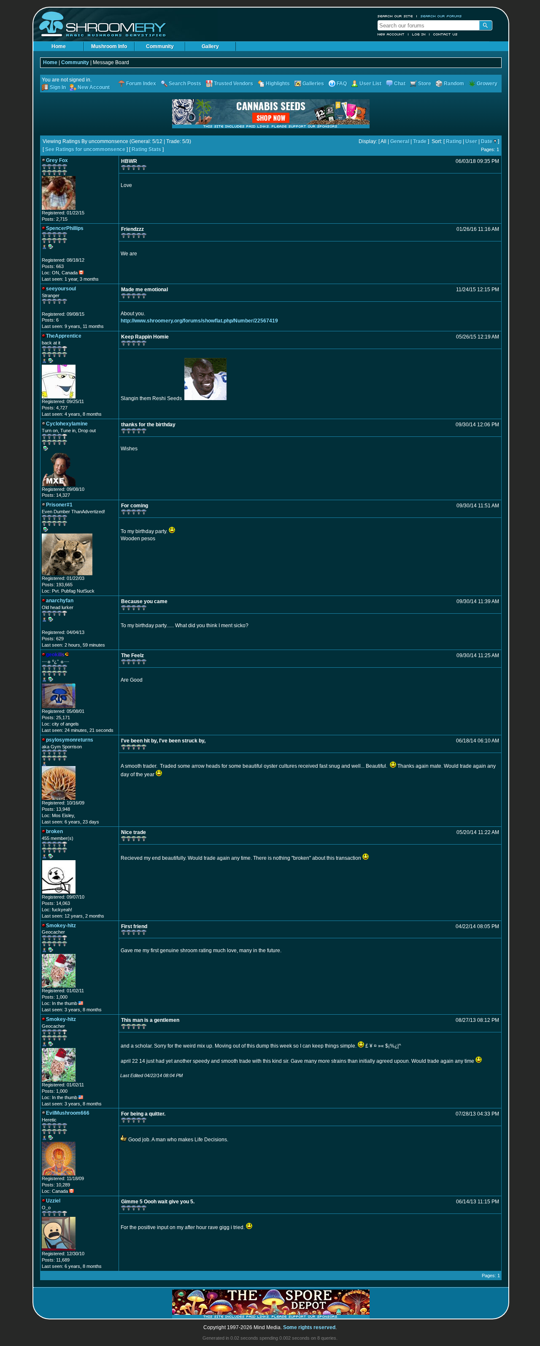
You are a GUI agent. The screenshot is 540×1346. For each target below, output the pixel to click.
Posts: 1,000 (55, 996)
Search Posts (185, 84)
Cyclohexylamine (67, 424)
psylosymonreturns (69, 740)
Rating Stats (146, 149)
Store (424, 84)
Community (160, 46)
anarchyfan (59, 601)
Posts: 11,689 (56, 1259)
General (399, 141)
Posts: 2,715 (55, 219)
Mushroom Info (109, 46)
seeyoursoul (61, 289)
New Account (391, 34)
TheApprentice (63, 336)
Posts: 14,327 (56, 495)
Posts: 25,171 (56, 717)
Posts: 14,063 (56, 903)
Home (58, 46)
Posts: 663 (53, 266)
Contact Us (445, 34)
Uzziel (53, 1201)
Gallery (210, 46)
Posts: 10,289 (56, 1184)
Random (454, 84)
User (471, 141)
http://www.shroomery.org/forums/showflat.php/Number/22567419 (199, 321)
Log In (419, 34)
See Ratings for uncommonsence (85, 149)
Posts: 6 (50, 319)
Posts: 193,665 (57, 584)
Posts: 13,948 (56, 809)
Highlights (278, 84)
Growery (487, 84)
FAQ (342, 84)
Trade (420, 141)
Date (486, 141)
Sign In (58, 87)
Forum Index (141, 84)
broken (54, 831)
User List (370, 84)
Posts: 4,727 (55, 407)
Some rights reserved (309, 1327)
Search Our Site (395, 16)
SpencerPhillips (65, 228)
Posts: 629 (53, 638)
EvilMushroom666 (67, 1113)
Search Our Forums (441, 16)
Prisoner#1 (59, 505)
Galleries (313, 84)
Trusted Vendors (233, 84)
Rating (454, 141)
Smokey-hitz (61, 926)
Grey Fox (57, 160)
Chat (399, 84)
